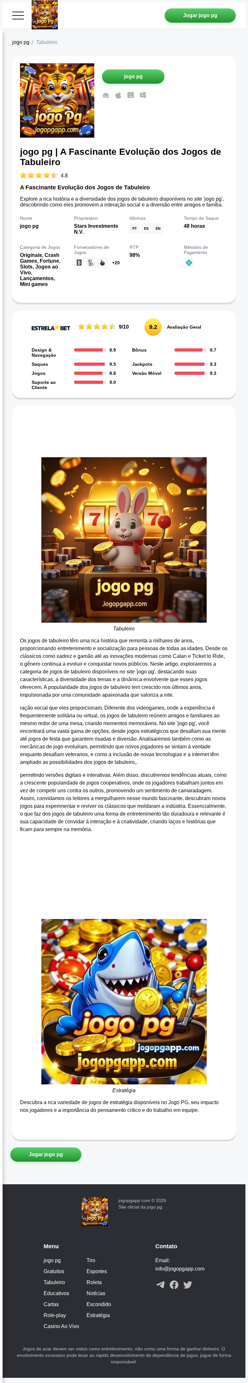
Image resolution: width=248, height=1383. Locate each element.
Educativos (56, 1293)
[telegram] (160, 1285)
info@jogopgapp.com (179, 1269)
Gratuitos (54, 1271)
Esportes (97, 1271)
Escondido (99, 1304)
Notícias (96, 1293)
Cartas (51, 1304)
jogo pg (20, 42)
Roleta (94, 1282)
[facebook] (174, 1285)
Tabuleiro (54, 1282)
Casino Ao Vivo (61, 1326)
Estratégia (98, 1315)
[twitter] (187, 1285)
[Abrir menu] (18, 15)
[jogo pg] (46, 15)
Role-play (55, 1315)
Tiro (91, 1260)
